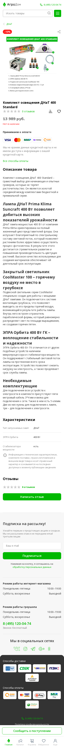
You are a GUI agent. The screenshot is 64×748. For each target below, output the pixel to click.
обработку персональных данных (32, 567)
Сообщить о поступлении (32, 731)
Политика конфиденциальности (32, 724)
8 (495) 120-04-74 (17, 623)
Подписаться (32, 556)
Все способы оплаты (15, 161)
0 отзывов (28, 111)
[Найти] (49, 13)
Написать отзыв (32, 497)
